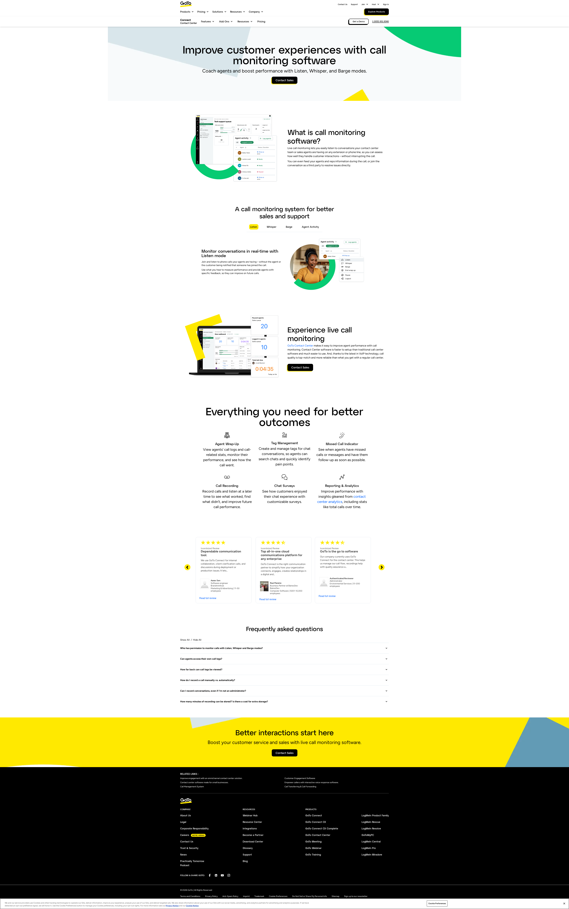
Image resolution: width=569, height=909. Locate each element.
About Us (185, 815)
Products (185, 11)
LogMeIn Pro (369, 848)
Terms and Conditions (190, 896)
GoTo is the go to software (339, 551)
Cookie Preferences (278, 896)
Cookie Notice (192, 906)
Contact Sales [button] (285, 80)
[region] (284, 903)
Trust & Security (189, 848)
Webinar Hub (250, 815)
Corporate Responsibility (194, 828)
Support (354, 4)
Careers (184, 835)
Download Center (253, 841)
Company (254, 11)
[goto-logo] (284, 801)
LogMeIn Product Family (375, 815)
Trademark (259, 896)
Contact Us (342, 4)
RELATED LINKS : (189, 773)
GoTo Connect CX (315, 821)
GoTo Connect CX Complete (321, 828)
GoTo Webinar (313, 848)
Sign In (386, 4)
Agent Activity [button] (310, 226)
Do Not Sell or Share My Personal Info (309, 896)
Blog (245, 861)
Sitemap (335, 896)
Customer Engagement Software (299, 778)
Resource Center (252, 821)
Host (374, 4)
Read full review (207, 598)
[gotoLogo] (186, 4)
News (183, 854)
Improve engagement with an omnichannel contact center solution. (211, 778)
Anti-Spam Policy (230, 896)
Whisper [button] (271, 226)
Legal (183, 821)
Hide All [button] (197, 639)
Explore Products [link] (376, 11)
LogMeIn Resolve (371, 828)
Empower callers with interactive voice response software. (311, 782)
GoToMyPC (368, 835)
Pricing (201, 11)
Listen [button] (253, 226)
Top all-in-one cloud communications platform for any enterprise (281, 555)
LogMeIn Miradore (372, 854)
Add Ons (224, 21)
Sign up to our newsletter (355, 896)
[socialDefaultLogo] (210, 875)
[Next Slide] (382, 567)
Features (206, 21)
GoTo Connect (313, 815)
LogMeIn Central (371, 841)
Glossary (248, 848)
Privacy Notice (172, 906)
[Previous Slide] (187, 567)
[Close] (564, 903)
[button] (284, 648)
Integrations (250, 828)
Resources (236, 11)
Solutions (217, 11)
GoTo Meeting (313, 841)
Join (363, 4)
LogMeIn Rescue (371, 821)
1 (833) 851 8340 (380, 21)
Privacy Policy (211, 896)
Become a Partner (253, 835)
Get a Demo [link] (359, 21)
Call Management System (192, 786)
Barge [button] (289, 226)
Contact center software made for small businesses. (204, 782)
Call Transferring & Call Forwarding (300, 786)
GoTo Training (313, 854)
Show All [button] (185, 639)
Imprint (246, 896)
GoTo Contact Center (300, 345)
